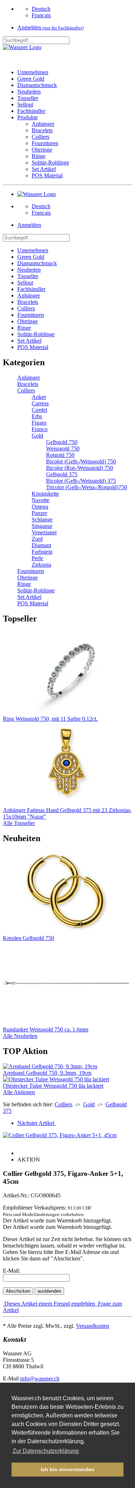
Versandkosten (92, 1326)
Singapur (42, 526)
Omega (40, 507)
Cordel (39, 410)
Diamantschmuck (37, 85)
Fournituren (45, 143)
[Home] (22, 47)
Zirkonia (41, 565)
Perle (37, 558)
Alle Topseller (19, 823)
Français (41, 15)
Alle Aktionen (19, 1092)
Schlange (42, 519)
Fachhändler (31, 111)
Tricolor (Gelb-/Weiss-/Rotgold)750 (86, 487)
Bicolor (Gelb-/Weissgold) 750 (81, 461)
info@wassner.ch (39, 1378)
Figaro (39, 423)
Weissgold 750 (63, 448)
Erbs (37, 416)
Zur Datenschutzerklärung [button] (46, 1451)
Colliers (40, 137)
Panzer (39, 513)
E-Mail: (11, 1271)
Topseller (27, 98)
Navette (40, 500)
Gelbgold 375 (61, 474)
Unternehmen (32, 72)
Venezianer (44, 532)
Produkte (27, 117)
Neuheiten (29, 92)
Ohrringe (42, 150)
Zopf (37, 539)
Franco (40, 429)
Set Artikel (44, 169)
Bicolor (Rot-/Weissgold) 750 (79, 468)
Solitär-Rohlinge (50, 162)
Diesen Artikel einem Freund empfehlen (49, 1304)
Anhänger (43, 124)
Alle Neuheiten (20, 1036)
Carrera (40, 403)
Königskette (45, 494)
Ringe (38, 156)
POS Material (47, 175)
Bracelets (42, 130)
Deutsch (41, 9)
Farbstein (42, 552)
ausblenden (49, 1291)
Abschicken (18, 1291)
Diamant (41, 545)
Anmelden (50, 27)
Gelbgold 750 (61, 442)
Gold (37, 436)
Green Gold (30, 79)
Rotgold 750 (60, 455)
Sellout (25, 104)
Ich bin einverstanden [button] (67, 1469)
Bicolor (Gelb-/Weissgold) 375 (81, 481)
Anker (39, 397)
